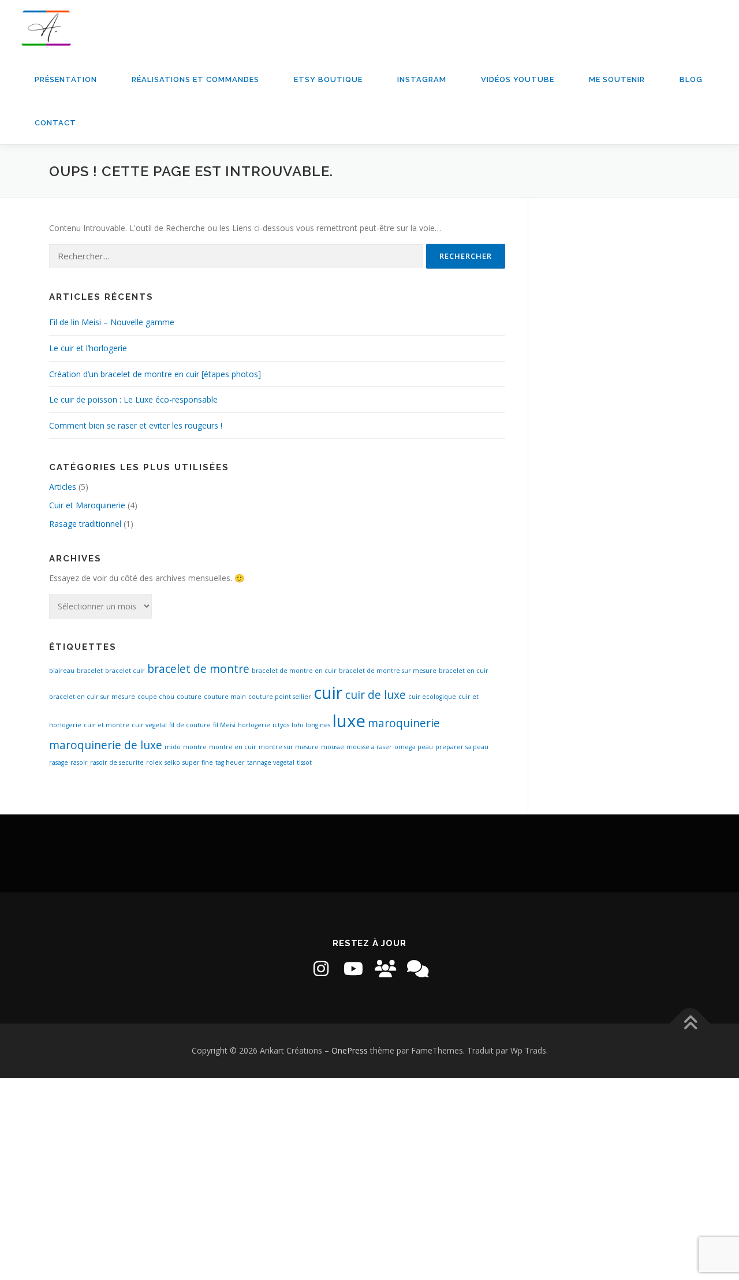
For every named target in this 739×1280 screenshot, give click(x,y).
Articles (62, 486)
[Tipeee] (385, 968)
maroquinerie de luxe (105, 745)
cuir (328, 692)
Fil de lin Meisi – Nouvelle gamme (111, 322)
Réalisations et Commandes (195, 79)
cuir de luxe (375, 694)
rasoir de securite (117, 762)
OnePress (349, 1050)
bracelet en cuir (463, 671)
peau (425, 747)
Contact (55, 122)
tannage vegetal (270, 762)
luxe (349, 720)
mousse (332, 747)
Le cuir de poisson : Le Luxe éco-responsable (133, 399)
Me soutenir (617, 79)
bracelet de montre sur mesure (387, 671)
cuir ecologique (432, 697)
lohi (297, 725)
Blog (691, 79)
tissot (304, 762)
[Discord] (418, 968)
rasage (58, 762)
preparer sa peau (461, 747)
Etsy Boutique (328, 79)
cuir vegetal (149, 725)
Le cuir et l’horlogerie (88, 348)
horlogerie (254, 725)
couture (189, 697)
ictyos (281, 725)
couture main (225, 697)
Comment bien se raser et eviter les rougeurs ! (135, 425)
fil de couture (190, 725)
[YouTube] (353, 968)
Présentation (66, 79)
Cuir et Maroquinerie (87, 505)
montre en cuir (232, 747)
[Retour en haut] (690, 1023)
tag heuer (230, 762)
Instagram (421, 79)
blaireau (61, 671)
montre (195, 747)
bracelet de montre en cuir (294, 671)
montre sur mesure (289, 747)
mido (173, 747)
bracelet (90, 671)
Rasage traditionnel (85, 523)
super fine (197, 762)
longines (317, 725)
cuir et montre (106, 725)
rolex (154, 762)
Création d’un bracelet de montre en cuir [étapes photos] (155, 374)
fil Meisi (224, 725)
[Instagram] (321, 968)
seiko (172, 762)
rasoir (79, 762)
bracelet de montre (198, 668)
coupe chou (155, 697)
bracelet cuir (125, 671)
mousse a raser (369, 747)
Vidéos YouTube (517, 79)
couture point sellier (279, 697)
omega (404, 747)
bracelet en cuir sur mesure (92, 697)
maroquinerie (404, 723)
